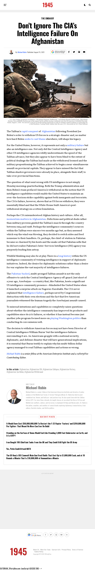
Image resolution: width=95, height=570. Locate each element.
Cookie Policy (38, 552)
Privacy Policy (66, 550)
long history (64, 256)
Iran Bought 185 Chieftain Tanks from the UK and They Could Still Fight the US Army (41, 442)
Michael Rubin (22, 52)
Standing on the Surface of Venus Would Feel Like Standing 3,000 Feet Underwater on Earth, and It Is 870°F (46, 434)
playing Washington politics (65, 318)
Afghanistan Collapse (51, 369)
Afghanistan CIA (36, 369)
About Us (36, 550)
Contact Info (56, 550)
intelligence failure (33, 293)
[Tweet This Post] (74, 52)
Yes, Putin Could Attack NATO (18, 448)
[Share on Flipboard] (79, 52)
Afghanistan (48, 131)
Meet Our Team (45, 550)
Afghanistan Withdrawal (33, 372)
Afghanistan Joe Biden (15, 372)
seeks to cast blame (35, 139)
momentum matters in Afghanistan (26, 219)
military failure (75, 145)
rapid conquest (30, 131)
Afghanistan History (67, 369)
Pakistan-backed (20, 274)
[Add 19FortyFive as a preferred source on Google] (58, 52)
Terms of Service (77, 550)
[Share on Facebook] (69, 52)
